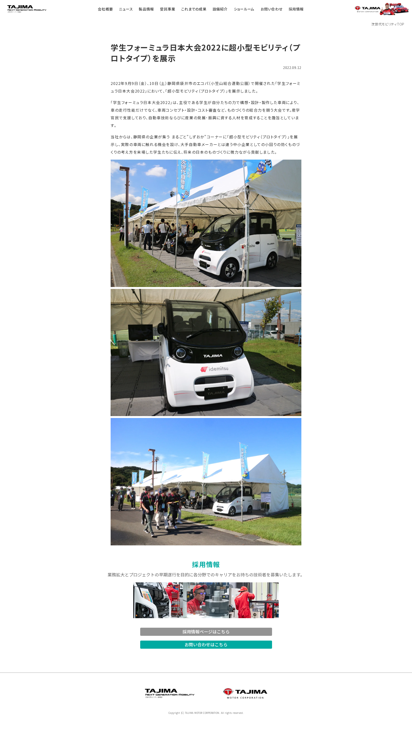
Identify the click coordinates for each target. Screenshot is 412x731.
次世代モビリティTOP (387, 24)
